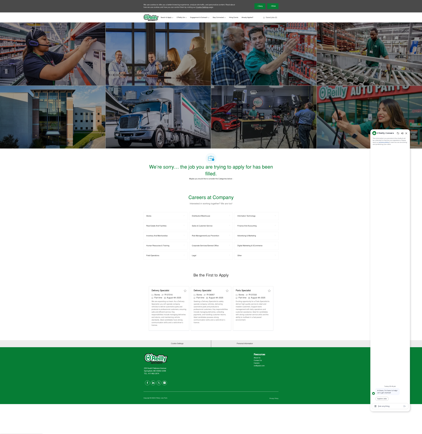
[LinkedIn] (153, 382)
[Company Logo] (151, 17)
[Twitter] (158, 382)
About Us (257, 358)
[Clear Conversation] (398, 133)
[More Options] (375, 406)
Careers (257, 363)
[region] (390, 269)
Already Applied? (247, 17)
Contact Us (258, 360)
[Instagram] (164, 382)
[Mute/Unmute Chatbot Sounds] (402, 133)
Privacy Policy (273, 398)
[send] (404, 406)
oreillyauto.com (259, 366)
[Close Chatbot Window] (406, 133)
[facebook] (147, 382)
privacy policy (384, 142)
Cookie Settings (202, 7)
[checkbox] (185, 290)
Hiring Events (233, 17)
